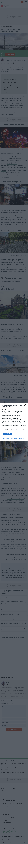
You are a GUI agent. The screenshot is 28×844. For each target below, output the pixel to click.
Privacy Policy (22, 438)
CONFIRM (7, 433)
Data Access (14, 438)
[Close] (25, 405)
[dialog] (14, 422)
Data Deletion (6, 438)
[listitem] (14, 430)
